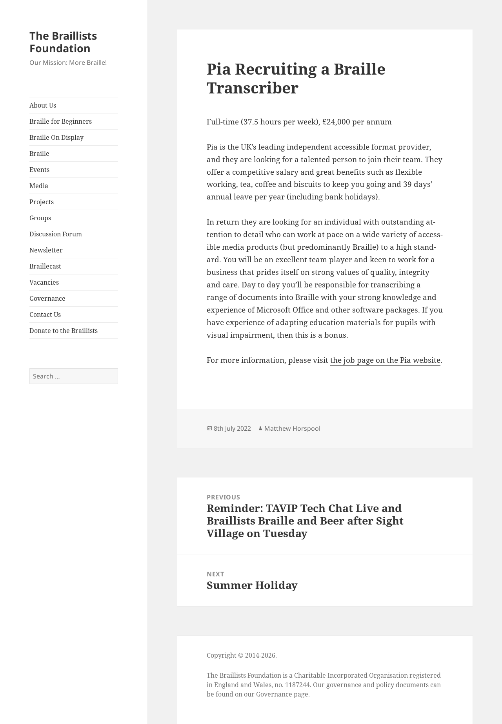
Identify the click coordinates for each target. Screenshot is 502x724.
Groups (40, 218)
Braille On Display (56, 137)
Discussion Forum (55, 234)
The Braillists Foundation (63, 41)
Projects (41, 201)
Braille (39, 153)
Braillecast (45, 266)
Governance (47, 298)
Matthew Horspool (292, 428)
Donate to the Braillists (63, 330)
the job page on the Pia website (385, 360)
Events (39, 169)
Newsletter (46, 250)
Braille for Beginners (60, 121)
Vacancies (44, 282)
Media (38, 185)
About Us (42, 105)
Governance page (282, 694)
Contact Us (45, 314)
